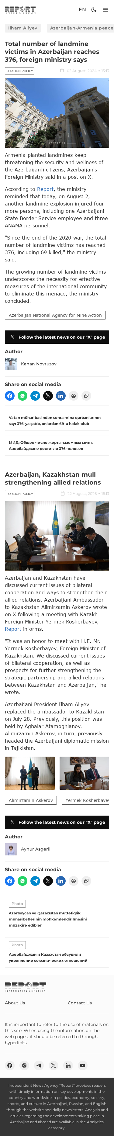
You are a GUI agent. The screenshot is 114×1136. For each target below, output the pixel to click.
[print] (73, 396)
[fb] (10, 396)
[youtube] (83, 1065)
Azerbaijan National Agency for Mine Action (55, 315)
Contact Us (80, 1003)
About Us (15, 1003)
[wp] (22, 396)
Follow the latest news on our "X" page (62, 337)
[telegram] (35, 396)
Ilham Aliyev (22, 28)
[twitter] (48, 396)
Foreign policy (19, 71)
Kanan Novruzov (39, 364)
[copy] (86, 396)
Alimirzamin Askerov (31, 800)
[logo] (20, 10)
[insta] (24, 1065)
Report (45, 189)
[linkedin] (61, 396)
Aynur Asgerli (35, 849)
